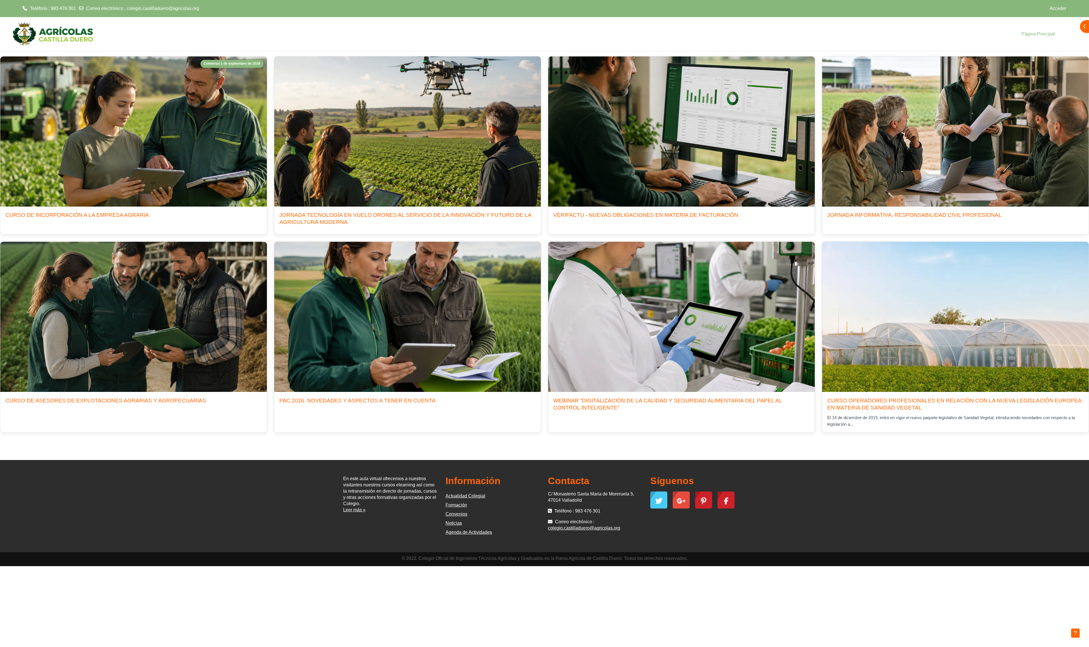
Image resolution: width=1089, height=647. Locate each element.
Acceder (1058, 8)
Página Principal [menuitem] (1038, 33)
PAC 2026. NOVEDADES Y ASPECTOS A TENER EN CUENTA (357, 401)
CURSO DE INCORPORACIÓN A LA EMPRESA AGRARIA (77, 215)
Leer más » (354, 509)
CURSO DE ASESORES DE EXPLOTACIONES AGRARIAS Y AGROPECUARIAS (105, 401)
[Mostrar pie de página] (1075, 633)
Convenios (456, 514)
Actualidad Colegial (465, 495)
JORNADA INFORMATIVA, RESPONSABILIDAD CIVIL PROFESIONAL (914, 215)
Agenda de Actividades (469, 532)
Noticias (454, 523)
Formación (456, 505)
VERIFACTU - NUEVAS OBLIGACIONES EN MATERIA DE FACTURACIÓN (645, 215)
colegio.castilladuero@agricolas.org (163, 8)
